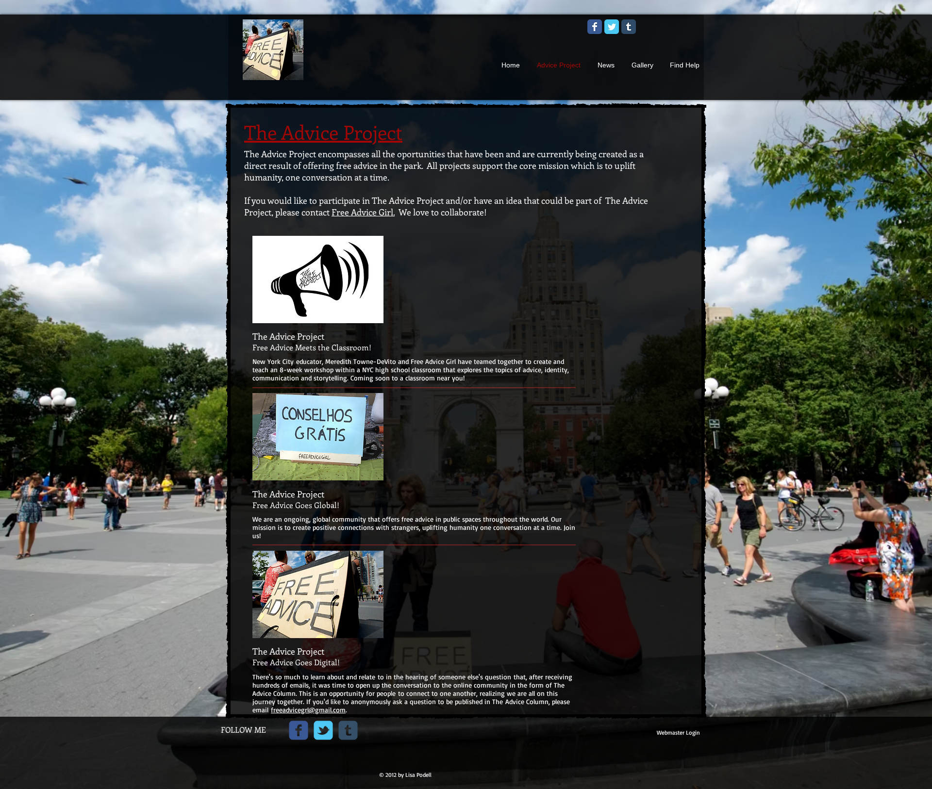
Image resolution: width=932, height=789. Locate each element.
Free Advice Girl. (363, 212)
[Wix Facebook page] (298, 730)
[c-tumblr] (348, 730)
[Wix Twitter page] (323, 730)
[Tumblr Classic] (628, 26)
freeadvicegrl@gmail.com (308, 710)
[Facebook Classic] (594, 26)
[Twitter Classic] (611, 26)
